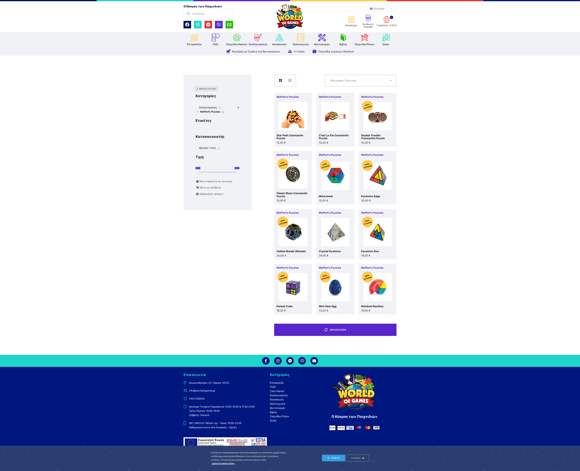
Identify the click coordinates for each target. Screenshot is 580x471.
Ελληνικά (378, 8)
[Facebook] (187, 24)
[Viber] (218, 24)
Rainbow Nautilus (372, 306)
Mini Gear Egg (328, 306)
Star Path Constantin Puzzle (290, 137)
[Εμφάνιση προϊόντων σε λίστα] (290, 80)
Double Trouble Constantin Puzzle (373, 137)
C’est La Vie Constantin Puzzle (334, 137)
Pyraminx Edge (370, 196)
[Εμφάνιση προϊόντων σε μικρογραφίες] (280, 80)
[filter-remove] (197, 88)
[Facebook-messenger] (208, 24)
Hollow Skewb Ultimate (291, 251)
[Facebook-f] (266, 361)
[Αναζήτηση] (188, 13)
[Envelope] (229, 24)
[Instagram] (197, 24)
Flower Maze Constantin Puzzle (292, 195)
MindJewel (326, 196)
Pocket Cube (285, 306)
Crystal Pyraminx (330, 251)
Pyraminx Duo (370, 251)
